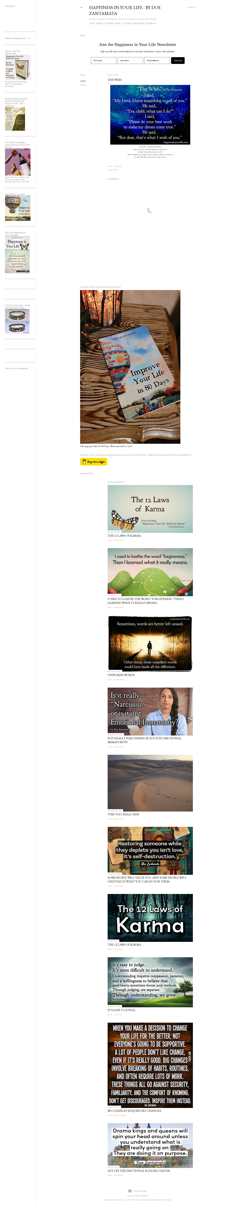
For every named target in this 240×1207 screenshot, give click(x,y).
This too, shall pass (123, 814)
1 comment (118, 1015)
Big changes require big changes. (135, 1111)
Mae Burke (144, 1196)
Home (92, 23)
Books (99, 23)
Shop (117, 23)
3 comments (118, 1175)
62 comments (119, 607)
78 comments (119, 540)
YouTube (109, 23)
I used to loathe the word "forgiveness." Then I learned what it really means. (146, 601)
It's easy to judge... (122, 1010)
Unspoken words (121, 675)
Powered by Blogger (139, 1191)
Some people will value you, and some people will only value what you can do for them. (147, 879)
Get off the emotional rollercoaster (139, 1171)
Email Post (118, 166)
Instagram (138, 23)
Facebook (151, 23)
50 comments (119, 747)
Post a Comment (120, 1115)
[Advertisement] (150, 262)
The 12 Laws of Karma (124, 536)
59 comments (119, 819)
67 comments (119, 679)
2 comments (118, 949)
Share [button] (82, 75)
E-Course (127, 23)
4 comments (118, 886)
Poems (83, 85)
